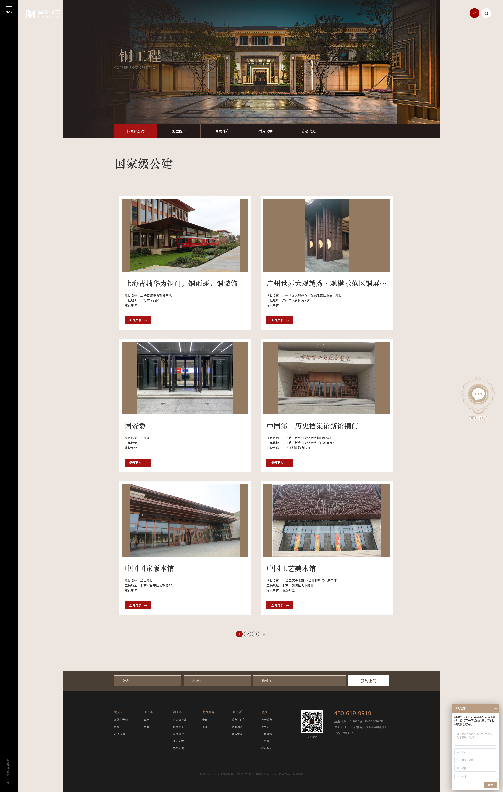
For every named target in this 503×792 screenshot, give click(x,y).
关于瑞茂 (266, 719)
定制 (205, 719)
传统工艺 (119, 726)
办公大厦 (309, 131)
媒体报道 (237, 734)
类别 (146, 726)
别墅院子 (179, 131)
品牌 (146, 719)
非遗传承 (119, 734)
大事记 (265, 726)
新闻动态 (237, 726)
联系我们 (266, 748)
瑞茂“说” (238, 719)
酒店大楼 (265, 131)
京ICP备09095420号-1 (263, 774)
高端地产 (222, 131)
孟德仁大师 (121, 719)
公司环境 (266, 734)
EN (474, 13)
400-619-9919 (352, 713)
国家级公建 (136, 131)
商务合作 (266, 741)
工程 (205, 726)
